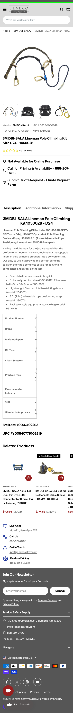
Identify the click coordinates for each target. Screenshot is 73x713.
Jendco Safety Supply (24, 698)
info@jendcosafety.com (23, 552)
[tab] (12, 209)
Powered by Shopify (50, 698)
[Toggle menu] (5, 9)
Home (6, 30)
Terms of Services (47, 600)
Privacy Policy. (11, 604)
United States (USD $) (20, 657)
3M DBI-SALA (22, 30)
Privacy (34, 692)
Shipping (20, 692)
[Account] (61, 9)
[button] (10, 150)
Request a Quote (20, 562)
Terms (46, 692)
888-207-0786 (18, 541)
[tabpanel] (36, 326)
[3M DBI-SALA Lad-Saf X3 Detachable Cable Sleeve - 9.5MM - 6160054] (50, 467)
